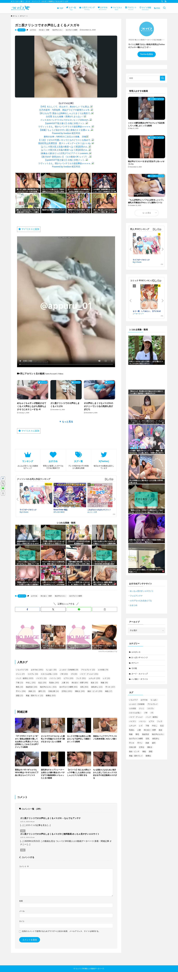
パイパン (55, 678)
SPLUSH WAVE (59, 512)
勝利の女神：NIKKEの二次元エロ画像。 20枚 (65, 137)
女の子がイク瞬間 (71, 30)
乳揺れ (54, 683)
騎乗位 (51, 696)
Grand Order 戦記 (60, 509)
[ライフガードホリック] (36, 495)
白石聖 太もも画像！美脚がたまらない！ (65, 116)
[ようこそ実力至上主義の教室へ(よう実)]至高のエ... (65, 147)
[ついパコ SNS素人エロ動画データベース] (20, 8)
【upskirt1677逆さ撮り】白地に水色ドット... (65, 123)
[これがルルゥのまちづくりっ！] (103, 495)
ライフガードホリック (28, 509)
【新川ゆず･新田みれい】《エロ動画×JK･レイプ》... (65, 157)
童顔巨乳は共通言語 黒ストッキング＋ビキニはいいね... (65, 143)
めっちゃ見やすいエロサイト (142, 591)
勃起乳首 (31, 687)
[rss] (165, 1)
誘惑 (19, 696)
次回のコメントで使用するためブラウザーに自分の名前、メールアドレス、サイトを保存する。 (61, 931)
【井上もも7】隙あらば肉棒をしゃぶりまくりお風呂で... (65, 113)
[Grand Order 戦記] (70, 495)
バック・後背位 (24, 678)
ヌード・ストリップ (139, 674)
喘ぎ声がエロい (58, 30)
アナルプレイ (88, 670)
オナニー (21, 30)
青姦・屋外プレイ (34, 696)
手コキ (110, 687)
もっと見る (146, 213)
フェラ (81, 678)
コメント (24, 866)
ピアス (68, 678)
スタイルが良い (49, 674)
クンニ (20, 674)
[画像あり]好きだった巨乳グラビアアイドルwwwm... (65, 153)
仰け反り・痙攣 (44, 30)
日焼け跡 (53, 691)
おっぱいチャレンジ (139, 657)
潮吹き (80, 691)
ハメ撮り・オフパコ (139, 679)
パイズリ (41, 678)
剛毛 (19, 687)
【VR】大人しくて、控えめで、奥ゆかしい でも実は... (65, 107)
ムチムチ (94, 678)
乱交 (42, 683)
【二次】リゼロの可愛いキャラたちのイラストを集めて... (65, 140)
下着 (19, 683)
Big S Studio (24, 512)
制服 (104, 683)
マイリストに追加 (30, 229)
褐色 (108, 691)
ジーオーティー (138, 313)
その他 (134, 668)
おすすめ (33, 30)
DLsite (109, 479)
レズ (106, 678)
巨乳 (84, 687)
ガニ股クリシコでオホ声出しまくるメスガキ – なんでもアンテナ (50, 818)
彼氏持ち (96, 687)
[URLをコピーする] (104, 609)
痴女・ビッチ (95, 691)
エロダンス (135, 652)
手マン (21, 691)
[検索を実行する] (162, 78)
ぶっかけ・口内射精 (68, 670)
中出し (30, 683)
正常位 (67, 691)
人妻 (65, 683)
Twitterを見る (146, 54)
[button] (27, 609)
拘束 (32, 691)
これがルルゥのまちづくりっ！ (99, 509)
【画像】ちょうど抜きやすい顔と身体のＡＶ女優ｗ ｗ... (65, 130)
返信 (22, 831)
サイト (22, 921)
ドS (74, 674)
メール (22, 911)
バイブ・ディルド (89, 674)
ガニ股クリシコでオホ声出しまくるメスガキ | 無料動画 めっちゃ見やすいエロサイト (59, 834)
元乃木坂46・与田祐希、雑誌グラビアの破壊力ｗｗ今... (65, 110)
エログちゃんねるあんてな (141, 600)
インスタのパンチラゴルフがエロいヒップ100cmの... (65, 120)
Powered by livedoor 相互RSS (66, 133)
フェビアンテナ (136, 596)
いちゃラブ (22, 670)
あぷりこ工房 (92, 512)
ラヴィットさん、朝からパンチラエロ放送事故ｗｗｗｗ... (65, 126)
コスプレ (33, 674)
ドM (64, 674)
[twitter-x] (162, 1)
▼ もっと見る (66, 421)
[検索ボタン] (164, 8)
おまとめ (133, 605)
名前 (21, 901)
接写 (41, 691)
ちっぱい (51, 670)
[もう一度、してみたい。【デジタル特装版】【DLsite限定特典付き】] (149, 297)
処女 (94, 683)
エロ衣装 (103, 670)
